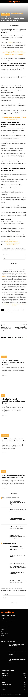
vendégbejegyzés (5, 311)
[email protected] (10, 618)
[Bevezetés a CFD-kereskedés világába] (5, 557)
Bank (3, 395)
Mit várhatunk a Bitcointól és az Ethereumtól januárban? (18, 581)
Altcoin (3, 13)
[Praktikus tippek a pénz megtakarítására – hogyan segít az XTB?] (5, 548)
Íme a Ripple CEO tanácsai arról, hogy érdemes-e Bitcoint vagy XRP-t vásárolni (6, 328)
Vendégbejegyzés (6, 15)
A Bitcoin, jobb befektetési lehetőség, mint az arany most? (21, 327)
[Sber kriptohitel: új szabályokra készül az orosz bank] (14, 388)
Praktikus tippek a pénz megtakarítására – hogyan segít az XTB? (17, 548)
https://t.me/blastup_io (12, 244)
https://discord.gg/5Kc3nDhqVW (13, 243)
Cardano (11, 42)
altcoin (6, 310)
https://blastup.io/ (10, 240)
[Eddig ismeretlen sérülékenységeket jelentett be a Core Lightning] (5, 537)
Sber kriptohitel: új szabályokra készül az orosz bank (13, 401)
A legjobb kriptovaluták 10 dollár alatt (17, 573)
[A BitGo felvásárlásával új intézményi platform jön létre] (14, 428)
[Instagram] (7, 621)
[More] (17, 318)
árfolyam (11, 310)
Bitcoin (3, 471)
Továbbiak (13, 493)
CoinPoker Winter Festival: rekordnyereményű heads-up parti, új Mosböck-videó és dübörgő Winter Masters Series (18, 565)
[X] (14, 318)
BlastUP (16, 310)
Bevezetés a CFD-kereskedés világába (17, 555)
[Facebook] (11, 318)
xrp (11, 311)
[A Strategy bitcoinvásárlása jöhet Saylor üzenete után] (14, 464)
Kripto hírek (13, 13)
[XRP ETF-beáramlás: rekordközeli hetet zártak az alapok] (14, 349)
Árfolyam (8, 13)
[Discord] (2, 621)
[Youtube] (14, 621)
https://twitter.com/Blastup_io (12, 241)
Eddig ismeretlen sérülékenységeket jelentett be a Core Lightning (18, 537)
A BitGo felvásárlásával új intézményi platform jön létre (13, 440)
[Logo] (14, 2)
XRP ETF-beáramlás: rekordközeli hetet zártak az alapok (13, 363)
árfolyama (14, 129)
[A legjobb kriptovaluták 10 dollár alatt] (5, 574)
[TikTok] (9, 621)
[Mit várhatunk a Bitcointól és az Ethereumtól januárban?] (5, 583)
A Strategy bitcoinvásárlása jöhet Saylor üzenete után (13, 476)
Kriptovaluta (20, 13)
